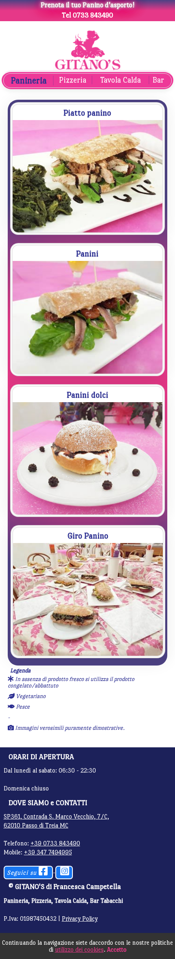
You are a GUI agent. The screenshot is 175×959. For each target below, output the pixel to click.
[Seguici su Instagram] (65, 872)
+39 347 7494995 (48, 852)
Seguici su (23, 872)
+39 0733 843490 (55, 843)
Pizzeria (72, 80)
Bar (158, 80)
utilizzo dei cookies (79, 949)
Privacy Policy (80, 918)
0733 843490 (93, 15)
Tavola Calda (120, 80)
